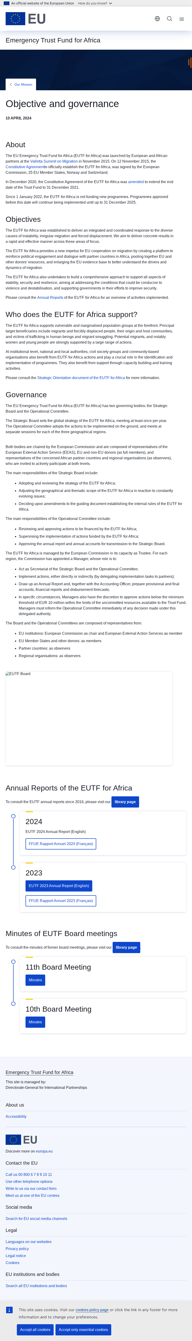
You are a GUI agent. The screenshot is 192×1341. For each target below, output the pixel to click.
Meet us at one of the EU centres (32, 1196)
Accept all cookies (35, 1330)
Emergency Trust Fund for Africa (39, 1072)
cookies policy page (92, 1310)
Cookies (12, 1263)
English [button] (157, 18)
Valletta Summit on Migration (54, 161)
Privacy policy (17, 1249)
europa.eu (44, 1151)
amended (136, 182)
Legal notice (16, 1256)
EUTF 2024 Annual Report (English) (56, 832)
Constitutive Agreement (25, 167)
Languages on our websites (29, 1242)
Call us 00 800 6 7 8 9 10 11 (29, 1175)
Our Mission (23, 84)
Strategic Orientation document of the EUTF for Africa (81, 378)
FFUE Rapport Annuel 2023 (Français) (61, 901)
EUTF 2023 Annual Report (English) (59, 886)
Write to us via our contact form (31, 1189)
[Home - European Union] (25, 18)
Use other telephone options (29, 1182)
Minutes (35, 980)
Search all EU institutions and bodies (36, 1286)
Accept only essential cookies (83, 1330)
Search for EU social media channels (36, 1219)
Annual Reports (50, 298)
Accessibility (16, 1116)
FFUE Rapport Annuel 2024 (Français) (61, 844)
